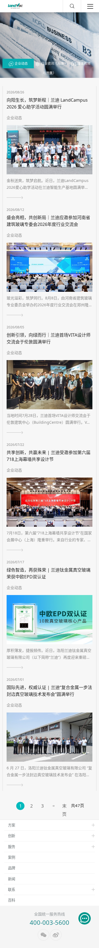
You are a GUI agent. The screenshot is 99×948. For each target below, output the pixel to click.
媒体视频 (83, 63)
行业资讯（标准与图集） (52, 68)
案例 (11, 857)
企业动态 (21, 63)
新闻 (11, 878)
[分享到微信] (43, 935)
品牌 (11, 867)
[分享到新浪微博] (56, 935)
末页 (64, 806)
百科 (11, 900)
